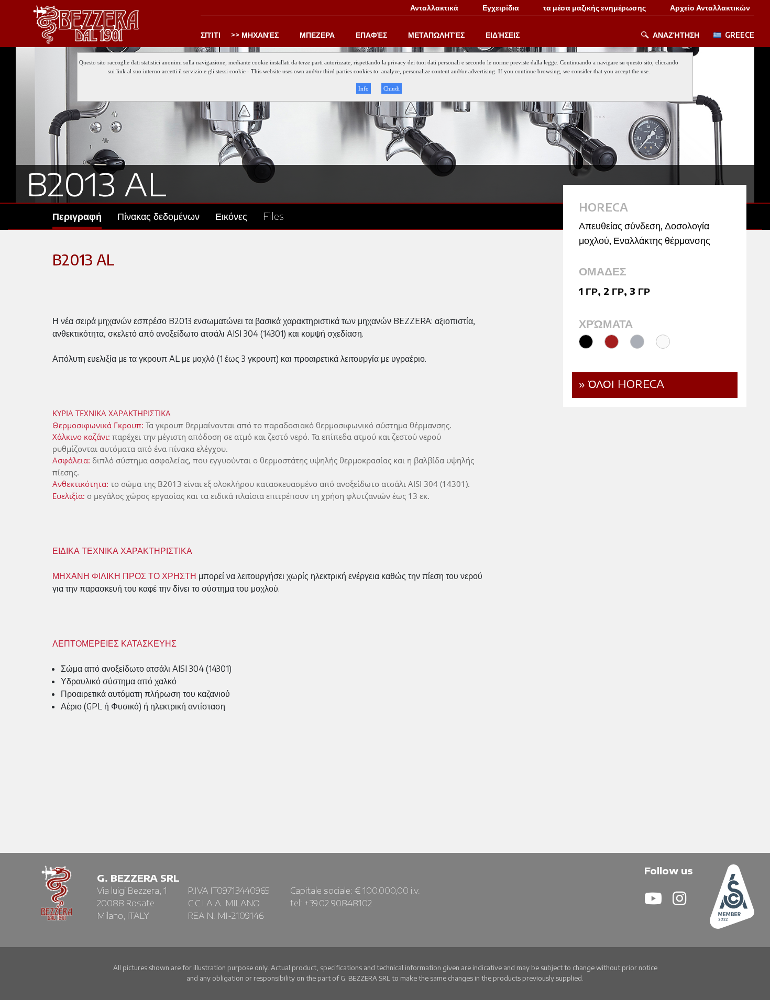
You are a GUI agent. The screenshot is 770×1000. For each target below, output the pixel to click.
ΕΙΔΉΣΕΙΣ (503, 35)
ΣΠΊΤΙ (211, 35)
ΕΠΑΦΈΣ (371, 35)
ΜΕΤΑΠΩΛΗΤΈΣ (436, 35)
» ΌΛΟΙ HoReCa (621, 383)
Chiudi (391, 88)
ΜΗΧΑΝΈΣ (260, 35)
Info (363, 88)
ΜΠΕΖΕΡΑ (317, 35)
